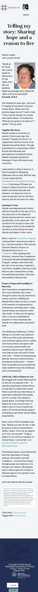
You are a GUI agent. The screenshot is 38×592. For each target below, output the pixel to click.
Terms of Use (23, 568)
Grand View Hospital (25, 238)
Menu (26, 15)
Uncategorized (19, 512)
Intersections (20, 515)
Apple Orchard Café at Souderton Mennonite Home (17, 443)
